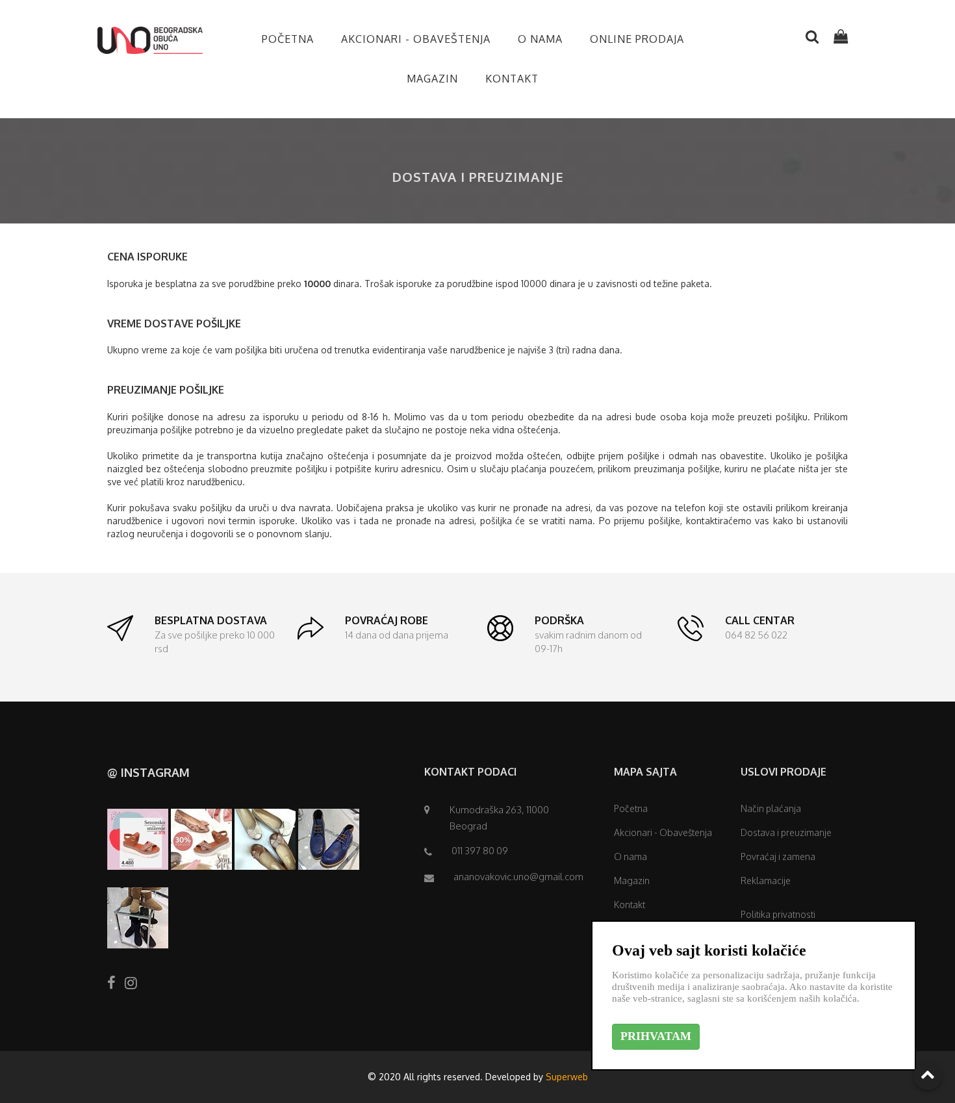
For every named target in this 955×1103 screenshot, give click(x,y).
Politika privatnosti (778, 914)
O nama (540, 38)
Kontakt (512, 78)
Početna (288, 38)
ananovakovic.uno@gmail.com (518, 876)
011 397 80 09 (480, 850)
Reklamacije (766, 880)
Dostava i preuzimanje (786, 832)
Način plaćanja (771, 808)
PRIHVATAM (655, 1036)
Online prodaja (637, 38)
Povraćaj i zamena (778, 856)
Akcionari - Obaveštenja (415, 38)
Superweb (567, 1076)
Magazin (432, 78)
